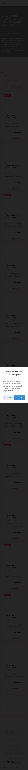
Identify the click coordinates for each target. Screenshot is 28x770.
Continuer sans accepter (9, 391)
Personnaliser (8, 397)
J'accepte (20, 397)
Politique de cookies (8, 390)
